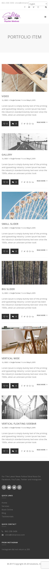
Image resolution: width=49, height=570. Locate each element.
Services (5, 506)
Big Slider (8, 289)
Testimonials (7, 516)
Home (4, 502)
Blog (4, 513)
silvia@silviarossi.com (24, 3)
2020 (6, 100)
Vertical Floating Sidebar (19, 423)
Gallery (7, 154)
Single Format (15, 100)
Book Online (7, 509)
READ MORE (41, 122)
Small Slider (10, 223)
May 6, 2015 (31, 100)
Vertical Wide (11, 358)
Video (5, 96)
